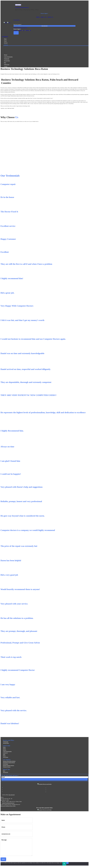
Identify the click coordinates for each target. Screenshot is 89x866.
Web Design (5, 764)
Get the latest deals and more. (10, 775)
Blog (5, 62)
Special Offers (7, 60)
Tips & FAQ (5, 772)
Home (5, 38)
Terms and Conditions (5, 805)
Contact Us (5, 752)
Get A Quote (5, 757)
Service (4, 750)
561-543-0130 (18, 5)
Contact (5, 66)
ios (52, 17)
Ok (64, 863)
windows (38, 17)
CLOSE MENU (5, 36)
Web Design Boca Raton (11, 50)
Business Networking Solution (9, 761)
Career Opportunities (8, 56)
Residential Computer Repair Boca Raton (14, 49)
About (5, 40)
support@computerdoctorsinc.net (22, 7)
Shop (4, 754)
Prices (4, 755)
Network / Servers (9, 52)
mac (46, 17)
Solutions (6, 44)
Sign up (44, 779)
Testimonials (6, 58)
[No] (67, 863)
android (49, 17)
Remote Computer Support (8, 765)
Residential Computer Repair (9, 762)
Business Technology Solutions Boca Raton (14, 47)
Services (5, 42)
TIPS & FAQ (6, 64)
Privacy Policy (13, 805)
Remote (5, 54)
